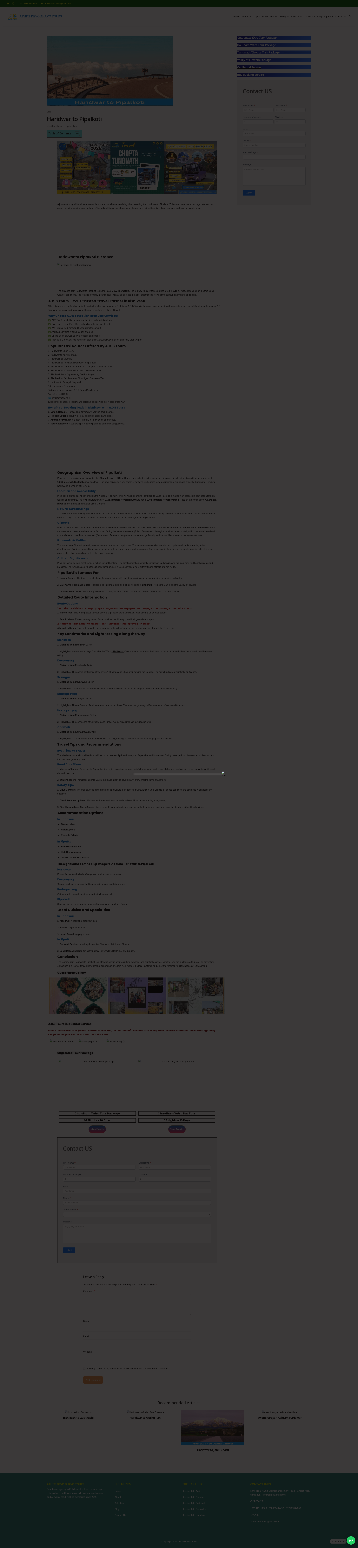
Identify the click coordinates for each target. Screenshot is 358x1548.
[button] (351, 1540)
